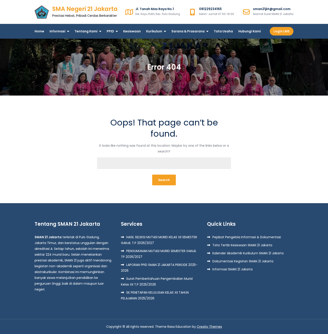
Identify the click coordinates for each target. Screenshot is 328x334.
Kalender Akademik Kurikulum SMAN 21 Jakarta (248, 253)
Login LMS (282, 31)
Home (39, 31)
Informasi (57, 31)
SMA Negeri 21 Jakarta (85, 9)
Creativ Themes (209, 326)
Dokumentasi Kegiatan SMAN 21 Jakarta (242, 261)
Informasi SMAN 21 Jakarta (232, 269)
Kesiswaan (132, 31)
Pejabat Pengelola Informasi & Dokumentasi (246, 237)
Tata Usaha (223, 31)
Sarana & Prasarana (188, 31)
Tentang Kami (86, 31)
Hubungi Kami (249, 31)
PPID (110, 31)
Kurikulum (154, 31)
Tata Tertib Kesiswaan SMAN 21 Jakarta (242, 245)
